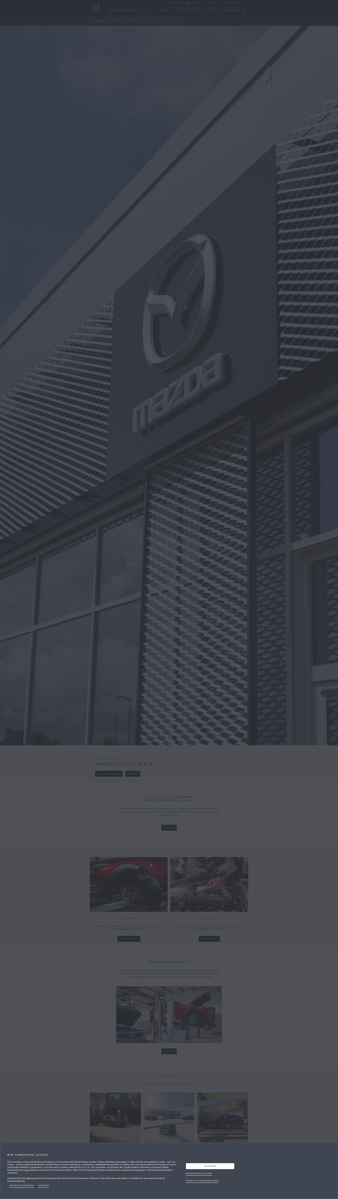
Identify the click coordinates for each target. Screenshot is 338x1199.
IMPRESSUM (43, 1185)
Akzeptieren (210, 1166)
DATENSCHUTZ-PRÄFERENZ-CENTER (202, 1181)
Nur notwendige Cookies (199, 1173)
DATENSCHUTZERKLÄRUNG (21, 1185)
